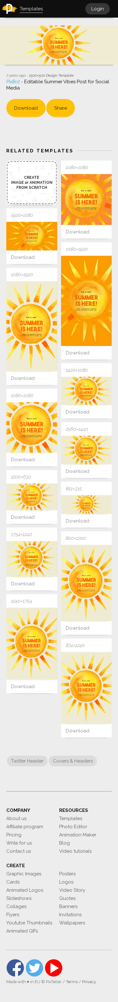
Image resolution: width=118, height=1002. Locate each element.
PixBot (13, 82)
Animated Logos (24, 890)
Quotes (67, 898)
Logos (66, 882)
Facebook (15, 968)
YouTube (53, 968)
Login (97, 9)
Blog (64, 843)
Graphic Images (23, 874)
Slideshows (18, 898)
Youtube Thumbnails (29, 923)
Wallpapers (72, 923)
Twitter (34, 968)
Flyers (12, 914)
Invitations (70, 914)
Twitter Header (27, 761)
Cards (13, 882)
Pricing (13, 835)
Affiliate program (24, 827)
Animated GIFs (22, 931)
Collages (16, 906)
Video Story (72, 890)
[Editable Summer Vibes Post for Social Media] (86, 199)
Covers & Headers (73, 761)
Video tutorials (75, 851)
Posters (67, 874)
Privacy (89, 981)
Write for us (19, 843)
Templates (70, 818)
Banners (68, 906)
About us (16, 818)
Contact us (18, 851)
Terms (72, 981)
